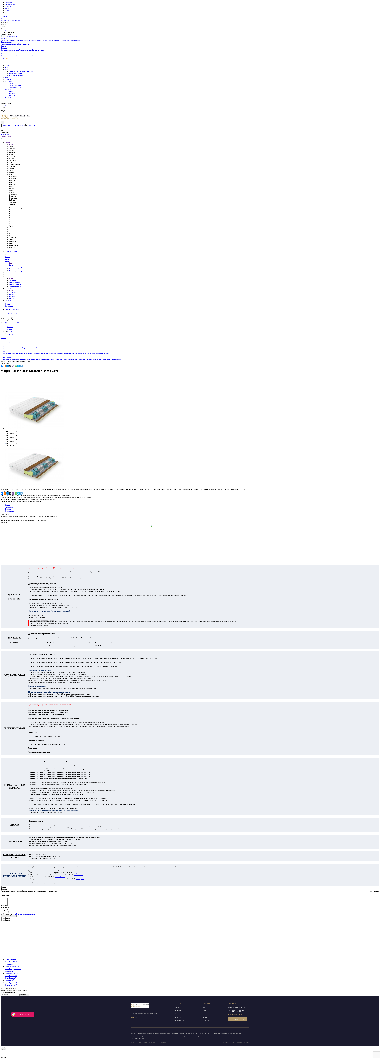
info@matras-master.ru (10, 323)
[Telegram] (21, 366)
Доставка (225, 1042)
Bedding (65, 354)
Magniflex (20, 354)
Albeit (101, 354)
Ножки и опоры (37, 56)
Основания (5, 54)
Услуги (7, 69)
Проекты (8, 79)
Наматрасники (6, 42)
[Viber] (13, 366)
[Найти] (1, 28)
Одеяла (3, 46)
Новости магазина (9, 993)
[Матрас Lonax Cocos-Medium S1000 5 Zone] (34, 428)
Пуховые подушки (25, 50)
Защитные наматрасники (9, 44)
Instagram (10, 329)
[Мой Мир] (7, 366)
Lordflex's (52, 354)
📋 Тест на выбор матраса (9, 36)
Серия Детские (96, 359)
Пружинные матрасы (8, 40)
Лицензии (12, 93)
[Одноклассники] (5, 366)
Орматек (46, 354)
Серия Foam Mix (115, 359)
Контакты (8, 97)
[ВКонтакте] (2, 366)
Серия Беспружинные (18, 359)
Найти (3, 1049)
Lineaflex (14, 354)
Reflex (41, 354)
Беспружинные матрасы (24, 40)
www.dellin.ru (78, 875)
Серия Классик (86, 359)
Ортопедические (65, 40)
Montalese (106, 354)
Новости (12, 91)
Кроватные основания (8, 56)
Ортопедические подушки (10, 50)
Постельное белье (34, 348)
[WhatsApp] (16, 366)
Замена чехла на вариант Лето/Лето (21, 71)
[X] (10, 366)
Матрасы (4, 38)
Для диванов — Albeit (39, 40)
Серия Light (77, 359)
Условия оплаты (14, 83)
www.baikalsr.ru (60, 877)
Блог (6, 77)
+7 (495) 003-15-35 (7, 30)
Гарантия (239, 1042)
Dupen (75, 354)
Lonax (3, 354)
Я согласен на (19, 914)
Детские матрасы (53, 40)
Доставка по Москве (16, 73)
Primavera (36, 354)
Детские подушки (38, 50)
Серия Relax (106, 359)
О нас (204, 1007)
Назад (11, 144)
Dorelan (79, 354)
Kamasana (89, 354)
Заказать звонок (6, 136)
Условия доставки (15, 85)
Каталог (7, 65)
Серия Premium (68, 359)
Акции (7, 67)
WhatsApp (10, 334)
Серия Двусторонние (32, 359)
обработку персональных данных (24, 914)
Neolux (84, 354)
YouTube (10, 332)
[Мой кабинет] (2, 101)
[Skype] (18, 366)
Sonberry (96, 354)
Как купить (8, 81)
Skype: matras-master (24, 323)
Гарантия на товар (15, 87)
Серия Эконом (6, 359)
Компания (8, 89)
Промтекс (59, 354)
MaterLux (8, 354)
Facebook (10, 327)
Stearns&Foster (28, 354)
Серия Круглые (45, 359)
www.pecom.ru (77, 873)
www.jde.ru (80, 879)
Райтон (70, 354)
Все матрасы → (76, 40)
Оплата (232, 1042)
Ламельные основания (23, 56)
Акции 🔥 (4, 58)
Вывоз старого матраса (16, 75)
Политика (12, 95)
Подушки (4, 48)
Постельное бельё (7, 52)
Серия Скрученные (56, 359)
